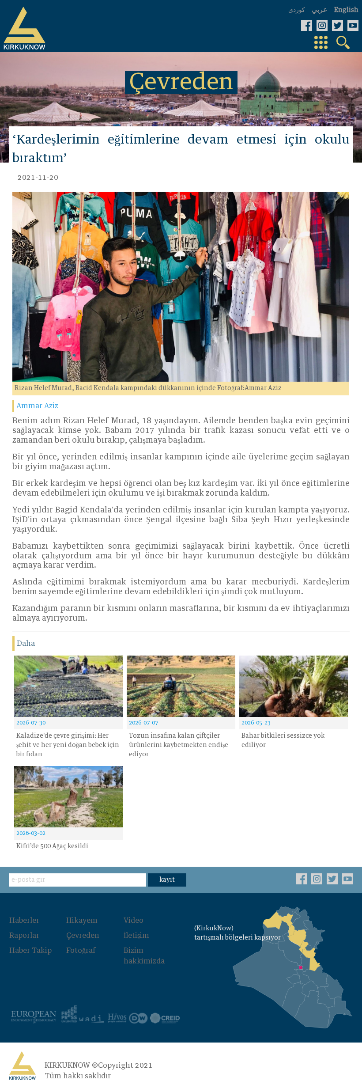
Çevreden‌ (82, 935)
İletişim (136, 935)
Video (133, 920)
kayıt (167, 880)
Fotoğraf (80, 950)
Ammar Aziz (37, 406)
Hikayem (82, 920)
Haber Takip (30, 950)
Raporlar (24, 935)
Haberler (24, 920)
